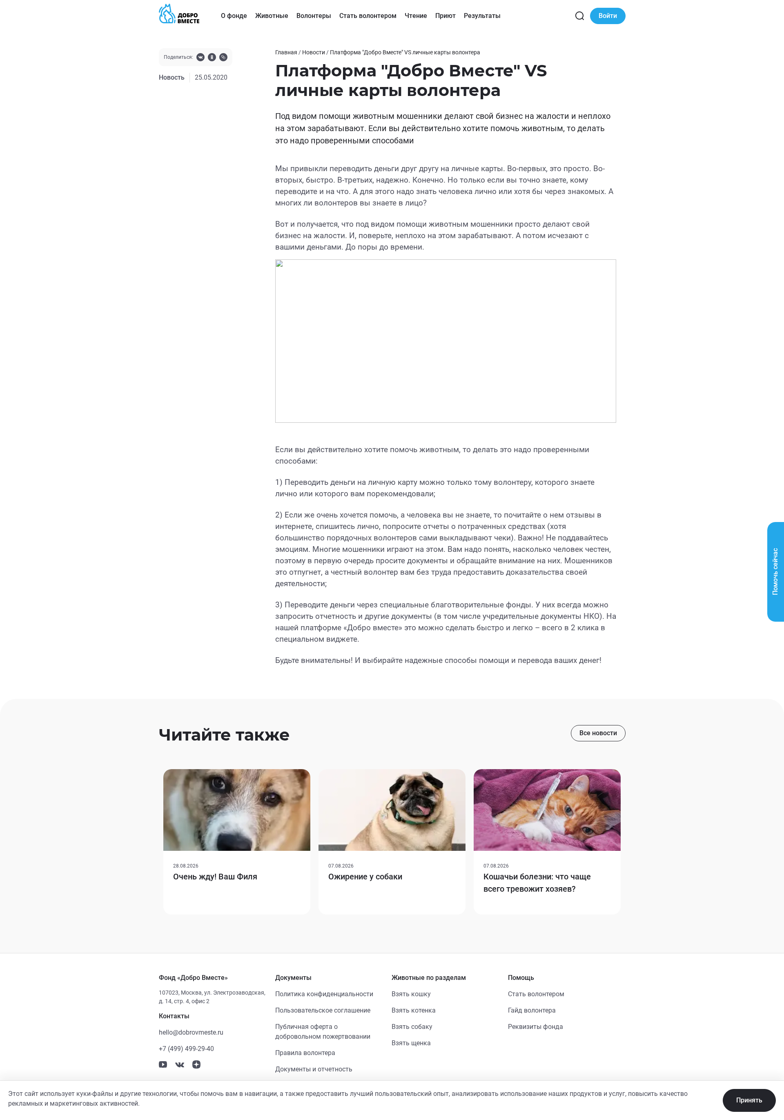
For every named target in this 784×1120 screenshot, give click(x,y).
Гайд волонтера (532, 1010)
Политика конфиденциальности (324, 994)
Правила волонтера (305, 1053)
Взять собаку (412, 1027)
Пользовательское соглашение (322, 1010)
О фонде (234, 16)
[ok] (212, 58)
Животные (271, 16)
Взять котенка (414, 1010)
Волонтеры (313, 16)
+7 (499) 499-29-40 (186, 1049)
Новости (313, 52)
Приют (445, 16)
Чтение (416, 16)
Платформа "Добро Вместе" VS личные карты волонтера (405, 52)
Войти (608, 16)
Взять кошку (411, 994)
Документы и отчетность (313, 1069)
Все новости (598, 733)
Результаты (482, 16)
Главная (286, 52)
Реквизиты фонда (535, 1027)
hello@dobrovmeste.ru (191, 1032)
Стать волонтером (367, 16)
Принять (749, 1100)
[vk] (200, 58)
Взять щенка (411, 1043)
